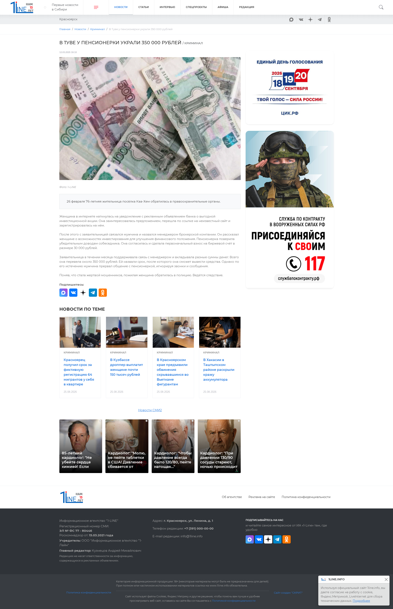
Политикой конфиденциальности (233, 600)
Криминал (72, 352)
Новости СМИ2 (150, 410)
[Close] (386, 579)
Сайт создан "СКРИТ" (288, 592)
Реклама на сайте (261, 497)
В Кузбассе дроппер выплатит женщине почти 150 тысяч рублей (126, 367)
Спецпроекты (196, 7)
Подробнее (361, 601)
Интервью (167, 7)
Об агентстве (232, 497)
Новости (121, 7)
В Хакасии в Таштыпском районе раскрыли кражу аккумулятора (218, 369)
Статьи (143, 7)
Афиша (223, 7)
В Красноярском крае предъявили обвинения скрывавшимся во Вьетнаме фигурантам (173, 372)
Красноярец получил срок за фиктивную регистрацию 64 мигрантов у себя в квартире (79, 372)
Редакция (246, 7)
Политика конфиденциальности (306, 497)
